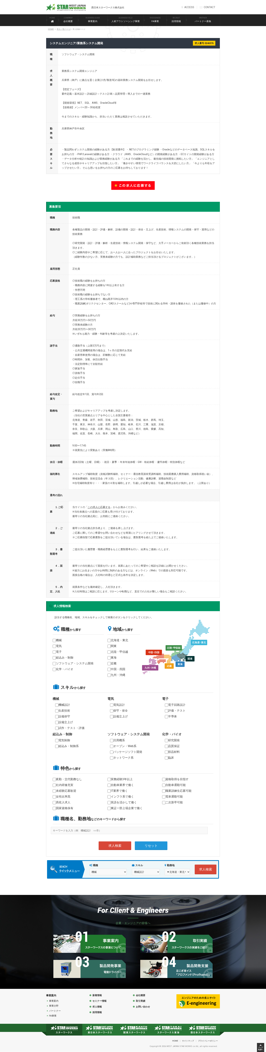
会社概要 (68, 20)
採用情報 (176, 20)
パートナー (55, 1010)
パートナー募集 (203, 20)
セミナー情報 (99, 1001)
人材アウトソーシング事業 (125, 20)
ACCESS (189, 7)
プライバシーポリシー (208, 1041)
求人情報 (97, 1006)
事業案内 (93, 20)
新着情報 (97, 995)
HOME (51, 29)
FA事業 (155, 20)
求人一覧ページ (64, 29)
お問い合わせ (143, 1006)
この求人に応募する (99, 507)
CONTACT (209, 7)
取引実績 (140, 1001)
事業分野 (53, 1005)
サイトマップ (188, 1041)
